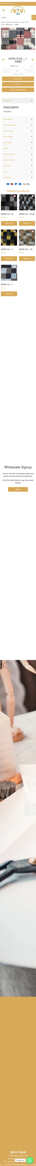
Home (3, 22)
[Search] (33, 17)
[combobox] (15, 17)
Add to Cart (18, 79)
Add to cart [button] (9, 223)
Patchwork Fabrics (12, 22)
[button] (3, 10)
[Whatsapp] (29, 1160)
